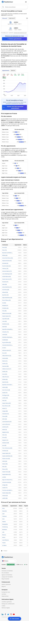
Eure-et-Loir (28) (6, 390)
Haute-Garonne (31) (7, 279)
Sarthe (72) (4, 363)
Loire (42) (4, 321)
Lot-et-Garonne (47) (6, 421)
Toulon (3, 542)
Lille (3, 532)
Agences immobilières (7, 574)
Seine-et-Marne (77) (7, 271)
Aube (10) (4, 429)
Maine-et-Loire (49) (6, 313)
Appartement (18, 244)
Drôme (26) (4, 379)
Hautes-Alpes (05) (6, 493)
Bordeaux (4, 529)
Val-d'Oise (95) (5, 289)
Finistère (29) (5, 308)
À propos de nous (6, 592)
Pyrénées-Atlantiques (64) (8, 337)
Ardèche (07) (5, 427)
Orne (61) (4, 437)
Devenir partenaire (6, 584)
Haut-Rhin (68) (5, 318)
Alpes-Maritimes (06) (7, 297)
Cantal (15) (4, 487)
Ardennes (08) (5, 442)
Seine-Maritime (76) (7, 287)
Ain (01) (4, 347)
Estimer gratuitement (15, 39)
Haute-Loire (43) (6, 458)
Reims (3, 537)
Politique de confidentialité (8, 603)
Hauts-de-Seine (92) (7, 260)
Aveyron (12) (5, 440)
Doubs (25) (4, 371)
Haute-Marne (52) (6, 474)
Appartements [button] (5, 70)
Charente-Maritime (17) (7, 345)
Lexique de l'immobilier (7, 576)
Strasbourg (5, 527)
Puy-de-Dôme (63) (6, 342)
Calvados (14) (5, 332)
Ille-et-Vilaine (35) (6, 300)
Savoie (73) (4, 392)
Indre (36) (4, 461)
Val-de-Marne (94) (6, 276)
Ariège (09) (4, 485)
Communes (5, 244)
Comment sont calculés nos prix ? (20, 32)
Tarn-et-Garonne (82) (7, 448)
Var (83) (4, 303)
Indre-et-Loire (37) (6, 350)
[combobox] (14, 7)
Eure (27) (4, 353)
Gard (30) (4, 326)
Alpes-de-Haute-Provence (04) (9, 479)
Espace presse (5, 596)
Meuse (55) (4, 469)
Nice (3, 519)
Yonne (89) (4, 416)
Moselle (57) (5, 305)
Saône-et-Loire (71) (6, 369)
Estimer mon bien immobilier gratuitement (15, 107)
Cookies (3, 605)
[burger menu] (25, 2)
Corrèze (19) (5, 450)
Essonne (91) (5, 281)
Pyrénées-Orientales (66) (8, 384)
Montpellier (5, 524)
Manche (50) (5, 382)
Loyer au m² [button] (12, 18)
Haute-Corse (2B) (6, 471)
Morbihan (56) (5, 324)
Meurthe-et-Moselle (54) (8, 329)
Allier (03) (4, 419)
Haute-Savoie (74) (6, 316)
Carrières (4, 594)
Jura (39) (4, 445)
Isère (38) (4, 284)
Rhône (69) (4, 255)
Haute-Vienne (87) (6, 403)
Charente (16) (5, 413)
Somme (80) (5, 358)
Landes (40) (5, 398)
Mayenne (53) (5, 432)
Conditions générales (7, 601)
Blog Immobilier (5, 578)
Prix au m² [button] (4, 18)
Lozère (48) (4, 498)
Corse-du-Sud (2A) (6, 482)
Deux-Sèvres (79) (6, 405)
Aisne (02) (4, 374)
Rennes (4, 534)
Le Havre (4, 545)
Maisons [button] (13, 70)
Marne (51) (4, 361)
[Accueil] (1, 550)
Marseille (4, 511)
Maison (25, 244)
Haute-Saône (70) (6, 453)
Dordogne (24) (5, 395)
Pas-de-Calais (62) (6, 266)
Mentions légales (6, 607)
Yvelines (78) (5, 268)
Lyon (3, 513)
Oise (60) (4, 310)
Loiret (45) (4, 334)
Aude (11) (4, 408)
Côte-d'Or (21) (5, 376)
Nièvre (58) (4, 464)
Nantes (4, 521)
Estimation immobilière (7, 570)
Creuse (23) (5, 495)
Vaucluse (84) (5, 366)
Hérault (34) (5, 292)
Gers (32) (4, 466)
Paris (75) (4, 250)
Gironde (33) (5, 263)
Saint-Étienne (5, 540)
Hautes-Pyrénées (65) (7, 456)
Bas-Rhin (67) (5, 295)
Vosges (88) (5, 411)
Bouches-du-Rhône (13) (7, 252)
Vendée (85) (5, 339)
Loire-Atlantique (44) (7, 273)
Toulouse (4, 516)
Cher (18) (4, 434)
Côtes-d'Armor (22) (6, 355)
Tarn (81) (4, 400)
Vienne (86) (5, 387)
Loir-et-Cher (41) (6, 424)
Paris (3, 508)
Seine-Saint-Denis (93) (7, 258)
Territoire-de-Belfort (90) (8, 490)
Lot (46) (4, 477)
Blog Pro (4, 586)
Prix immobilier (5, 572)
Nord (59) (4, 247)
